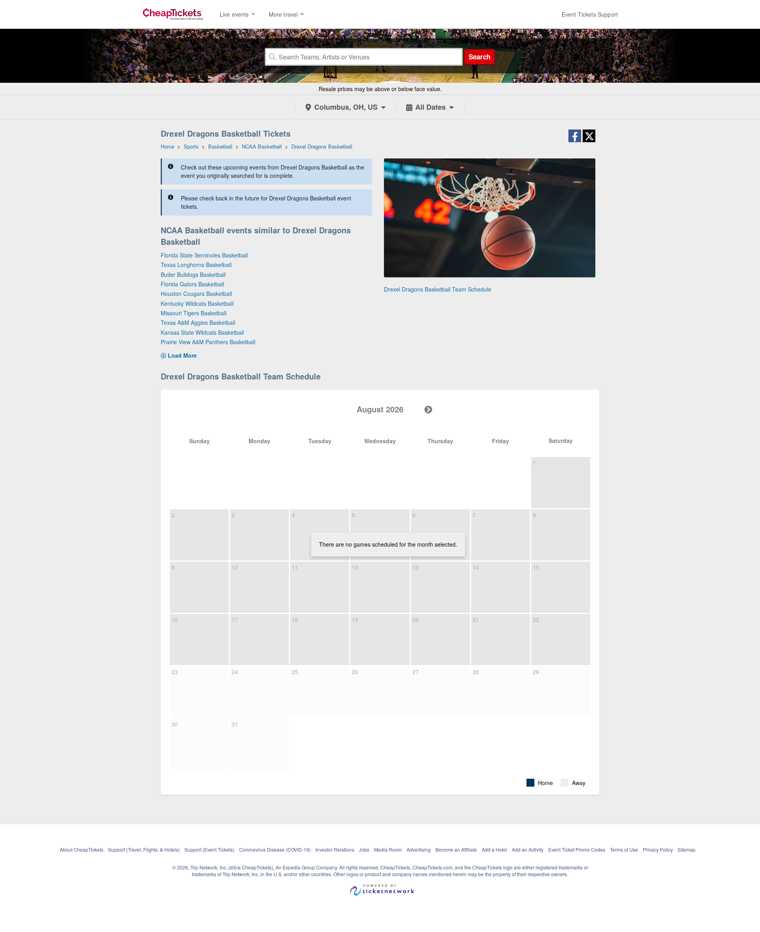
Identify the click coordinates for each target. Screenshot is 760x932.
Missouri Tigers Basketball (193, 313)
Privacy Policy (658, 849)
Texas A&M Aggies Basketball (198, 322)
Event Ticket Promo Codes (576, 849)
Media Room (388, 849)
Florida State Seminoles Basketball (204, 255)
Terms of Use (624, 849)
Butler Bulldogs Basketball (193, 274)
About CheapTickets (81, 849)
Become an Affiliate (456, 849)
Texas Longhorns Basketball (196, 265)
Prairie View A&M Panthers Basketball (208, 342)
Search (479, 56)
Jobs (364, 849)
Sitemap (686, 849)
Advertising (419, 849)
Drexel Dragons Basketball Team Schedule (437, 289)
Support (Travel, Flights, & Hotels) (144, 849)
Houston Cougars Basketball (196, 293)
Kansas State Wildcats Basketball (202, 332)
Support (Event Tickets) (209, 849)
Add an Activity (527, 849)
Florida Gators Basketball (192, 284)
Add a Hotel (494, 849)
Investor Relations (334, 849)
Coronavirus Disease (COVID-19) (275, 849)
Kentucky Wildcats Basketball (197, 303)
